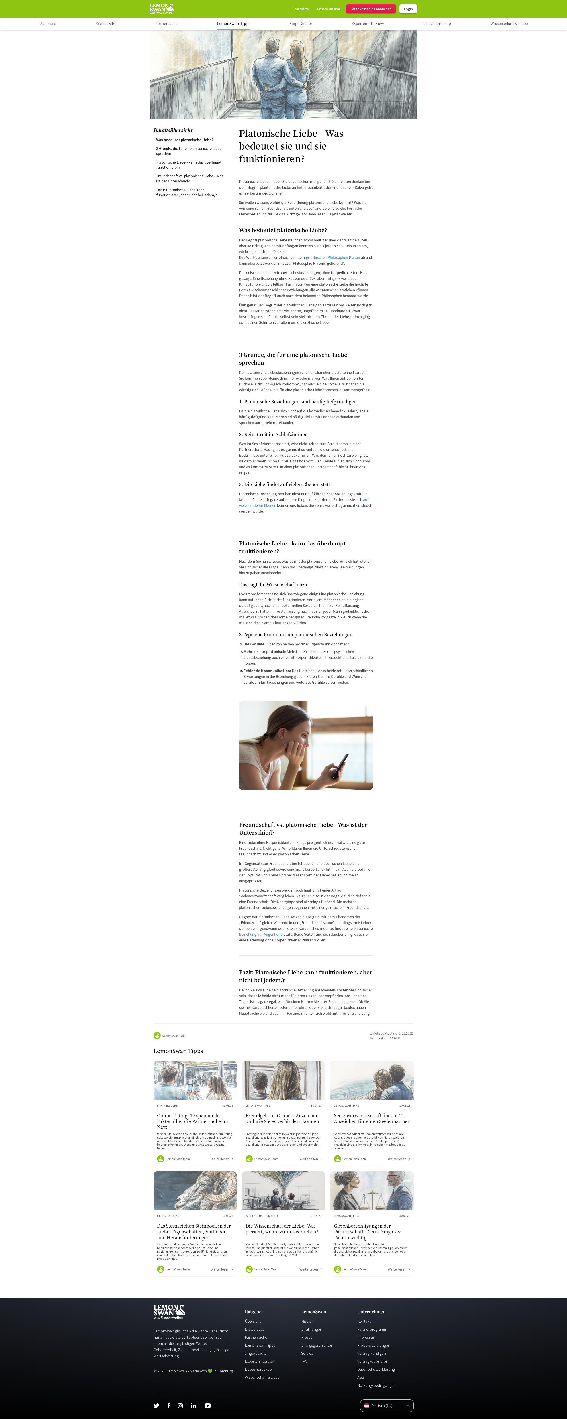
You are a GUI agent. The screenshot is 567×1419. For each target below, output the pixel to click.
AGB (360, 1377)
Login (408, 9)
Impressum (366, 1337)
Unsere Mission (328, 9)
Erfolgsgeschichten (317, 1345)
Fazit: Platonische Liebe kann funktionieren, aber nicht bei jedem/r (186, 192)
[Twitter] (156, 1405)
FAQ (304, 1361)
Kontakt (364, 1321)
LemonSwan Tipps (260, 1345)
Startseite (301, 9)
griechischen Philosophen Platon (333, 257)
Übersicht (253, 1321)
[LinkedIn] (193, 1405)
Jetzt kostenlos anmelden (370, 9)
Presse (306, 1337)
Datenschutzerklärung (376, 1369)
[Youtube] (207, 1405)
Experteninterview (260, 1361)
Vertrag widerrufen (372, 1361)
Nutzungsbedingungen (376, 1385)
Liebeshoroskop (258, 1369)
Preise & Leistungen (373, 1345)
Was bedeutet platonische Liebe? (184, 139)
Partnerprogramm (372, 1329)
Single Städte (256, 1353)
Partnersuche (256, 1337)
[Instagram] (180, 1405)
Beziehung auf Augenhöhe (260, 934)
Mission (307, 1321)
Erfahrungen (311, 1329)
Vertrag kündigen (371, 1353)
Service (307, 1353)
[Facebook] (168, 1405)
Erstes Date (254, 1329)
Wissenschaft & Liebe (262, 1377)
